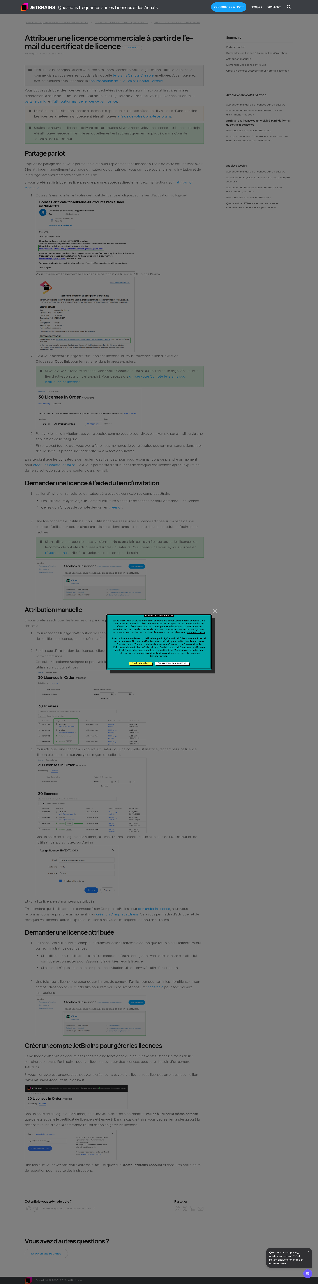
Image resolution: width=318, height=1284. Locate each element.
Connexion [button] (274, 7)
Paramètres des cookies (172, 663)
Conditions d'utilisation (175, 647)
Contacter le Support (229, 7)
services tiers (147, 650)
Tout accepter (140, 663)
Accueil (38, 7)
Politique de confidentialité (131, 647)
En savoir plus (196, 632)
